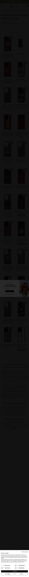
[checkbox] (2, 565)
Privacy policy (25, 551)
